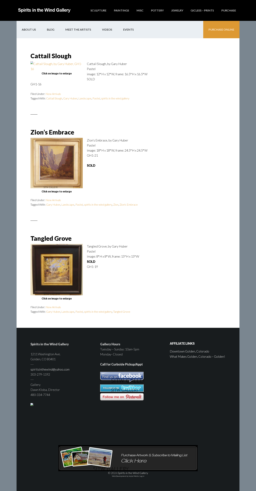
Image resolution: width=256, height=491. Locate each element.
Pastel (96, 98)
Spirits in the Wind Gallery (44, 10)
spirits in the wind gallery (115, 98)
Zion (115, 204)
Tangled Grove (51, 238)
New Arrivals (53, 93)
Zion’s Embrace (52, 132)
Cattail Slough (50, 56)
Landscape (84, 98)
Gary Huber (70, 98)
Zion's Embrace (128, 204)
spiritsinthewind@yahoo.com (49, 369)
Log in (142, 476)
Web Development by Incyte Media (125, 476)
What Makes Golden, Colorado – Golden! (197, 356)
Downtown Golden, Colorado (189, 351)
